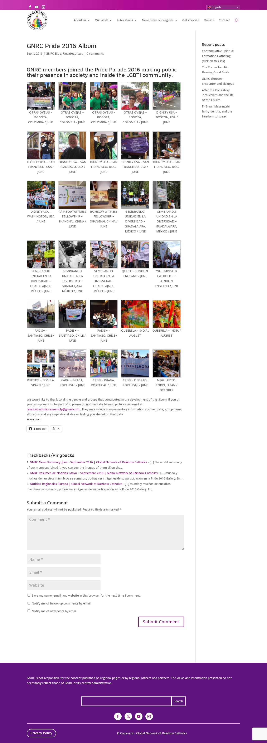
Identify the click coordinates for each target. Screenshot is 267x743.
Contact (224, 20)
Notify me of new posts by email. (54, 611)
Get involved (190, 20)
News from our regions (158, 20)
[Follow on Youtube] (36, 7)
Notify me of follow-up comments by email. (61, 603)
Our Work (101, 20)
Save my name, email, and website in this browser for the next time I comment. (86, 595)
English (216, 7)
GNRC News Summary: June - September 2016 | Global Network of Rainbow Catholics (88, 462)
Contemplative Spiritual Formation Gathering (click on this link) (218, 56)
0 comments (95, 53)
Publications (125, 20)
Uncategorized (73, 53)
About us (80, 20)
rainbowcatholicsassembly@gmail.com (53, 409)
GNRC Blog (53, 53)
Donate (209, 20)
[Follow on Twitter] (128, 716)
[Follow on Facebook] (30, 7)
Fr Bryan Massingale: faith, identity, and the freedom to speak (217, 111)
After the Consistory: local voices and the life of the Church (218, 95)
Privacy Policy (41, 733)
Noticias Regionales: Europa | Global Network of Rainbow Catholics (76, 484)
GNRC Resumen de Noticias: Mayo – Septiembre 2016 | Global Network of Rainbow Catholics (94, 473)
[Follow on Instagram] (43, 7)
